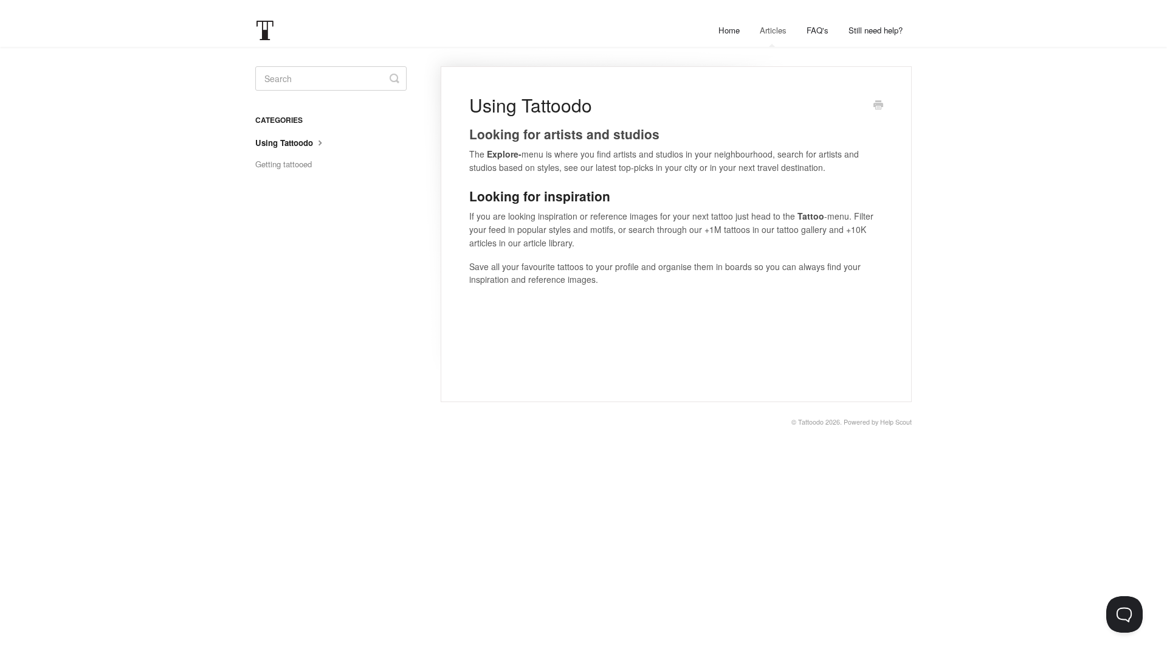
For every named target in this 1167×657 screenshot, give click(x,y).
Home (729, 30)
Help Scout (896, 421)
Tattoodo (811, 421)
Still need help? (876, 30)
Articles (773, 30)
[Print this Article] (878, 106)
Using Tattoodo (285, 142)
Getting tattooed (283, 164)
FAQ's (817, 30)
